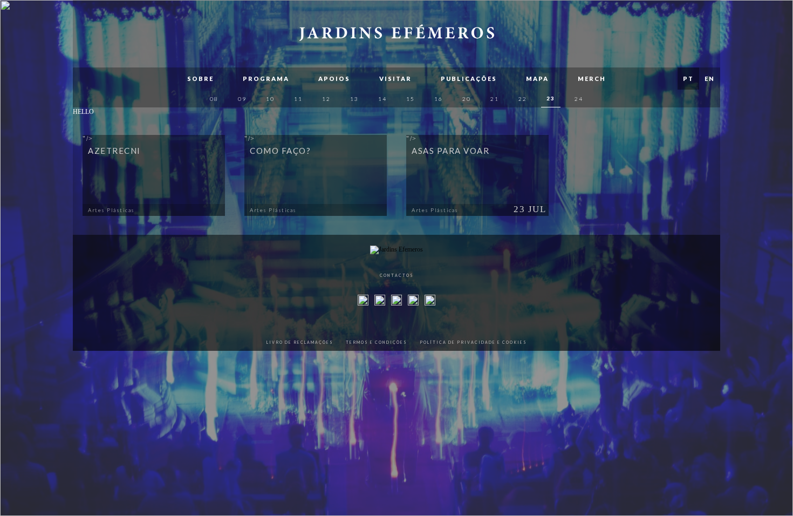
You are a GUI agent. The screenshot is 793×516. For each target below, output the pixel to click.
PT (688, 78)
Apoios (334, 78)
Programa (266, 78)
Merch (592, 78)
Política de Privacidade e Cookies (473, 342)
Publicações (469, 78)
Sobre (200, 78)
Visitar (395, 78)
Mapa (537, 78)
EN (710, 78)
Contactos (397, 275)
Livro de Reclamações (299, 342)
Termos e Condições (376, 342)
